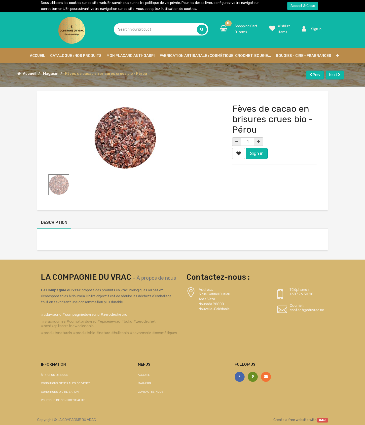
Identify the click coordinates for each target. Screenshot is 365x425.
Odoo (322, 420)
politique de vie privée (162, 3)
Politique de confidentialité (63, 400)
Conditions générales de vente (65, 383)
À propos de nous (156, 277)
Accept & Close (303, 6)
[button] (338, 55)
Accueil (29, 73)
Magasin (50, 73)
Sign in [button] (256, 153)
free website (298, 420)
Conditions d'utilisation (60, 391)
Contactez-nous (151, 391)
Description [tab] (54, 222)
